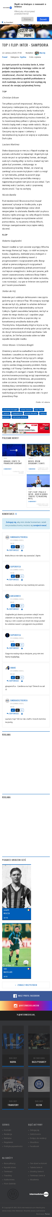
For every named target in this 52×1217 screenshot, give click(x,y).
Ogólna (23, 57)
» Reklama (6, 1138)
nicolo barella (31, 413)
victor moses (26, 410)
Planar (47, 1214)
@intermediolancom (28, 1005)
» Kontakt (6, 1129)
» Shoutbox (33, 1142)
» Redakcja (7, 1134)
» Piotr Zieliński (9, 1183)
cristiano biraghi (10, 410)
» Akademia (33, 1179)
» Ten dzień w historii (37, 1163)
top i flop (39, 410)
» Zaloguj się (33, 1129)
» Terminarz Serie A (36, 1175)
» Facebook (33, 1146)
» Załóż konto (34, 1134)
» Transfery (7, 1175)
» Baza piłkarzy (8, 1163)
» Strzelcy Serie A (36, 1171)
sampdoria (17, 413)
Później (27, 19)
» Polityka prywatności (12, 1146)
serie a (6, 413)
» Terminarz (7, 1171)
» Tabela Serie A (35, 1167)
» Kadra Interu (8, 1179)
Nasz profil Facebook (29, 995)
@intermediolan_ (26, 1014)
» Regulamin (7, 1142)
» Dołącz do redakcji (37, 1138)
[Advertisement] (26, 765)
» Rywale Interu (9, 1167)
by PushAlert (8, 22)
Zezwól (43, 19)
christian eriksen (20, 417)
